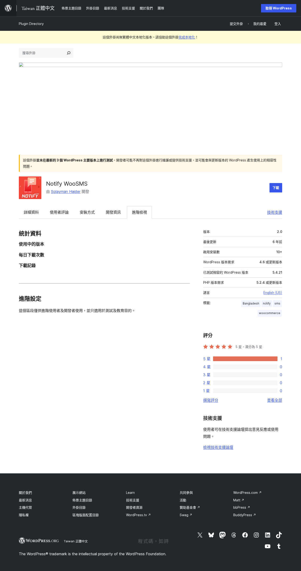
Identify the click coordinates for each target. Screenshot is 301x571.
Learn (130, 493)
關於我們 (25, 493)
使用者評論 (59, 212)
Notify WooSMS (66, 183)
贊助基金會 (190, 507)
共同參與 (186, 493)
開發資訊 (113, 212)
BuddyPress (244, 515)
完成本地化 (186, 37)
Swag (186, 515)
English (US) (272, 293)
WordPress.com (247, 493)
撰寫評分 (210, 400)
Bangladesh (251, 303)
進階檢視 (139, 212)
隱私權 (24, 515)
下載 (276, 188)
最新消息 (25, 500)
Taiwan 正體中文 (76, 541)
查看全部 (274, 400)
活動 (183, 500)
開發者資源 (134, 507)
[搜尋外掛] (68, 53)
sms (277, 303)
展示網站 (79, 493)
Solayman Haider (65, 191)
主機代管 (25, 507)
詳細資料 (31, 212)
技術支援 (274, 212)
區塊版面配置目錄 (85, 515)
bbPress (241, 507)
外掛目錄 (79, 507)
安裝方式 (87, 212)
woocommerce (269, 313)
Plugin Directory (31, 24)
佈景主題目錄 (82, 500)
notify (267, 303)
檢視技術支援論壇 (218, 447)
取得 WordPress (278, 8)
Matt (238, 500)
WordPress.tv (138, 515)
